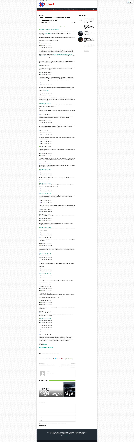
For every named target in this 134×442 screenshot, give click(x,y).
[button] (93, 9)
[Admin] (40, 22)
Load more (86, 50)
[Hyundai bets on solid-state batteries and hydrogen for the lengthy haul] (69, 389)
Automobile (43, 12)
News (45, 390)
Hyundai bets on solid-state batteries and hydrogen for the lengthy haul (69, 394)
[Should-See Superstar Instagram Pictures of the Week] (57, 389)
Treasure (54, 353)
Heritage (47, 353)
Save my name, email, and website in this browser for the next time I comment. (53, 423)
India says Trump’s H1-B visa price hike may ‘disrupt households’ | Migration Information (89, 46)
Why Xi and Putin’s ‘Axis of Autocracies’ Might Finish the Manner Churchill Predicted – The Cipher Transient (45, 393)
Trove (57, 353)
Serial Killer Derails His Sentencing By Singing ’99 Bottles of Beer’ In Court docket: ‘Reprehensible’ (66, 366)
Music (85, 37)
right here (46, 90)
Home (40, 12)
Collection (43, 353)
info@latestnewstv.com (69, 435)
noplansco (45, 344)
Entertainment (86, 25)
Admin (43, 22)
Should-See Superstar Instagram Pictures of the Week (57, 394)
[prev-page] (39, 398)
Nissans (51, 353)
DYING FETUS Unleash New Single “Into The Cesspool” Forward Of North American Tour (89, 40)
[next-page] (41, 398)
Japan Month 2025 (48, 33)
